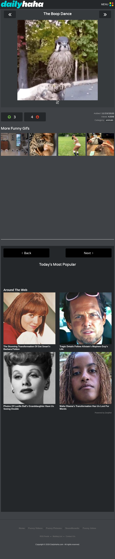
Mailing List (57, 536)
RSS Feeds (44, 536)
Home (22, 528)
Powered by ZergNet (103, 413)
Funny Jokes (89, 528)
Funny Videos (35, 528)
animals (109, 120)
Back (27, 253)
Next (87, 253)
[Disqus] (57, 197)
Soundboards (72, 528)
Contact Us (70, 536)
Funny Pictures (54, 528)
